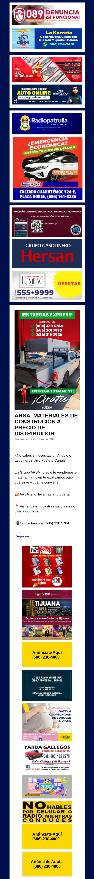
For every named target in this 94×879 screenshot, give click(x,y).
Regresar (22, 536)
